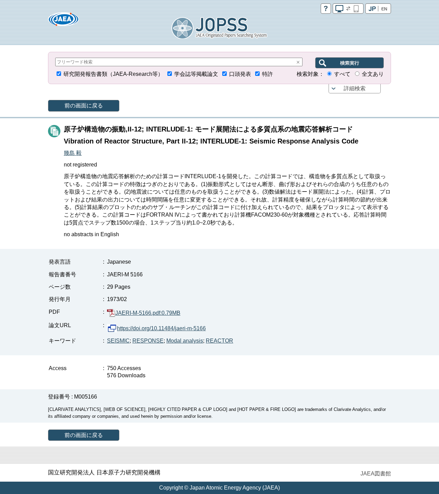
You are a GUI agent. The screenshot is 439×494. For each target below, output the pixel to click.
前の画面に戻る (83, 105)
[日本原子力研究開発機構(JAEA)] (63, 21)
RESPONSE (148, 341)
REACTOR (219, 341)
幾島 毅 (73, 153)
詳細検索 (355, 88)
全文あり (373, 74)
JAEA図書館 (375, 473)
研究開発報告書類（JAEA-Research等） (113, 74)
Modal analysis (184, 341)
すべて (342, 74)
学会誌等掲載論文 (196, 74)
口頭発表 (240, 74)
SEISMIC (118, 341)
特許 (267, 74)
